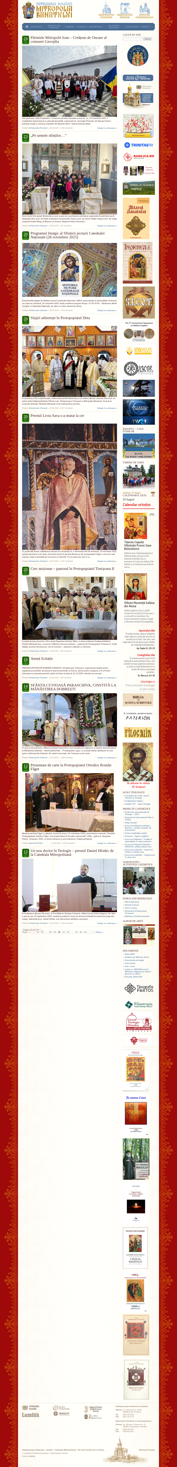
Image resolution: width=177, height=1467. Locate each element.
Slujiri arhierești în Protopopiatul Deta (60, 318)
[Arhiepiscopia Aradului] (125, 10)
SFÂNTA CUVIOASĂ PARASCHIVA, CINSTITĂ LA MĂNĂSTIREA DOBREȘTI (73, 687)
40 (76, 932)
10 (38, 932)
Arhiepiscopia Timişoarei (38, 128)
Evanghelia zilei (146, 655)
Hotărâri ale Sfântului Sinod (137, 957)
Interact (32, 1456)
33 (68, 932)
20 (42, 932)
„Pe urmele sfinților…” (49, 135)
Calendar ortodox (137, 504)
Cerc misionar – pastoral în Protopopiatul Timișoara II (72, 568)
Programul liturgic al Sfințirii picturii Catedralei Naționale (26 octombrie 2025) (68, 235)
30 (55, 932)
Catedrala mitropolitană (65, 1450)
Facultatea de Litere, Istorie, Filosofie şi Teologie (137, 797)
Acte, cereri (130, 966)
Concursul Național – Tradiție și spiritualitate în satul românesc (138, 840)
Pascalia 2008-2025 (133, 977)
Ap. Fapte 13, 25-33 (146, 648)
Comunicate (130, 963)
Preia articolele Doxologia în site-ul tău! (140, 687)
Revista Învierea (132, 905)
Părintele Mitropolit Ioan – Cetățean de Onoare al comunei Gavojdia (69, 39)
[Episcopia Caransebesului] (144, 10)
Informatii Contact (147, 1450)
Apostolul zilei (147, 630)
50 (81, 932)
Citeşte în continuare (107, 128)
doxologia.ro (148, 681)
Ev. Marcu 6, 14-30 (146, 675)
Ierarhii (50, 1450)
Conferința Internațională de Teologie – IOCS (137, 813)
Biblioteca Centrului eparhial (137, 916)
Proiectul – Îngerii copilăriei (136, 836)
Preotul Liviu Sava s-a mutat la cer (57, 415)
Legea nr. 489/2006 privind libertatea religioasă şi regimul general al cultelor (138, 971)
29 (50, 932)
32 (64, 932)
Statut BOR (130, 954)
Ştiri (27, 26)
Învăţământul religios (134, 801)
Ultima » (99, 932)
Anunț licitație (42, 658)
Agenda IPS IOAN (35, 843)
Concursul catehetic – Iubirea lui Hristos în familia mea (139, 851)
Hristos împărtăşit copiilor (136, 833)
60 (85, 932)
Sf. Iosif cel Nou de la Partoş (91, 1450)
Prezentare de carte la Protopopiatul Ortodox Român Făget (71, 767)
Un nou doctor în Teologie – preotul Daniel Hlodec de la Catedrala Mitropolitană (72, 852)
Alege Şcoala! (131, 822)
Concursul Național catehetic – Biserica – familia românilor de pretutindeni (138, 828)
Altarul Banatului (132, 902)
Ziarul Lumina (131, 908)
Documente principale (134, 960)
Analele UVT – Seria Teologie (137, 804)
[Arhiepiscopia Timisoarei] (106, 10)
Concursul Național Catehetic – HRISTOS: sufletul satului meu (138, 845)
